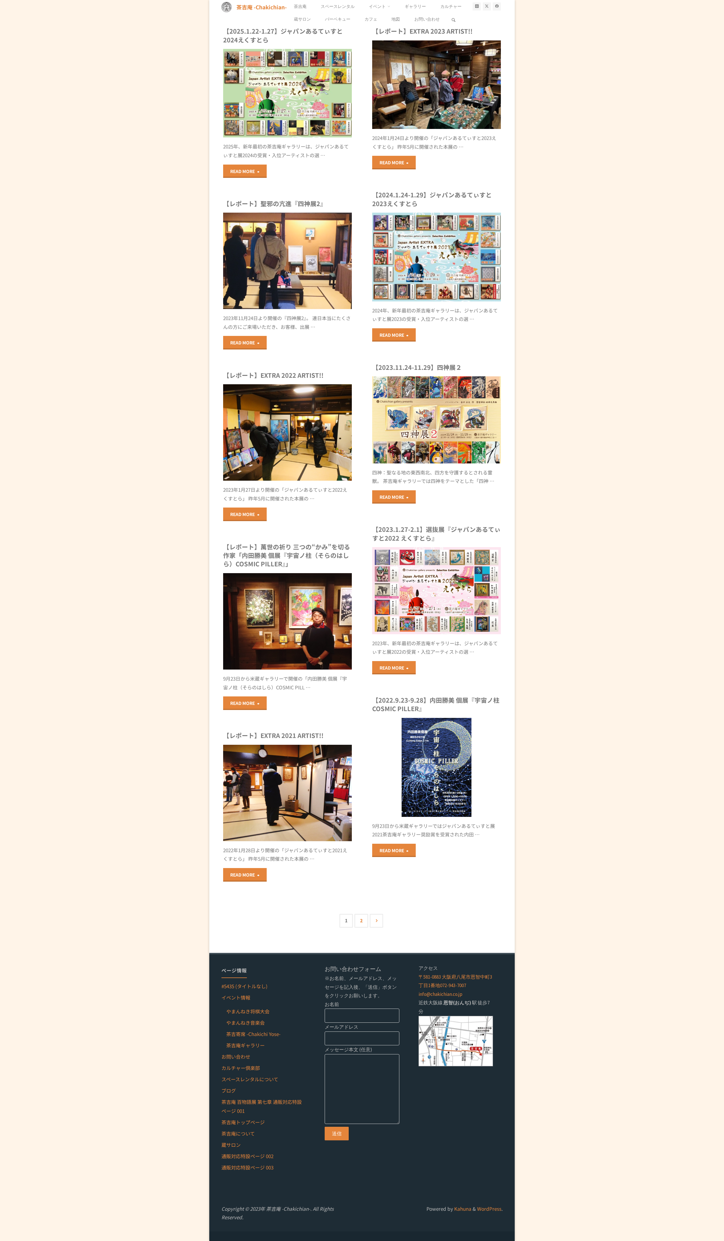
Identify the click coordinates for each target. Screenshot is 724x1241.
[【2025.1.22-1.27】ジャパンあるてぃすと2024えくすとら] (319, 93)
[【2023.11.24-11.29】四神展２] (469, 419)
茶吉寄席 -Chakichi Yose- (253, 1033)
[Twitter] (487, 6)
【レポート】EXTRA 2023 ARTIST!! (422, 31)
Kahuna (462, 1208)
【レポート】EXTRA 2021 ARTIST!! (273, 735)
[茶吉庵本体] (497, 6)
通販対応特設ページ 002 (247, 1156)
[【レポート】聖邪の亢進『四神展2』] (319, 261)
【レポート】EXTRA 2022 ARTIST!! (273, 375)
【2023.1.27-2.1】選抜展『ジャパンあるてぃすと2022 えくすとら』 (436, 533)
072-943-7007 (453, 985)
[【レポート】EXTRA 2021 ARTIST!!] (319, 793)
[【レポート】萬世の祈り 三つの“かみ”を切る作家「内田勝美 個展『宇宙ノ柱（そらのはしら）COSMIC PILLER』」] (319, 621)
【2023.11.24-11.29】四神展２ (417, 367)
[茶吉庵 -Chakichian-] (226, 6)
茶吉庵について (238, 1133)
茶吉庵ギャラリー (245, 1045)
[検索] (453, 19)
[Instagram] (477, 6)
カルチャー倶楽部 (240, 1067)
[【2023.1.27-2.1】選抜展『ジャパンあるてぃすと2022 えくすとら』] (469, 590)
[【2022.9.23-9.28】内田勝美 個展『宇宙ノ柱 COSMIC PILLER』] (469, 767)
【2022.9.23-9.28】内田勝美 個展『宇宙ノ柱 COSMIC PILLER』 (435, 704)
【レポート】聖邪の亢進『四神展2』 (274, 203)
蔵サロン (231, 1144)
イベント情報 (235, 997)
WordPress (489, 1208)
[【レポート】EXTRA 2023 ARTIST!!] (469, 84)
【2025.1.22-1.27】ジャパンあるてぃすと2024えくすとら (283, 35)
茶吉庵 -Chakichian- (261, 6)
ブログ (228, 1090)
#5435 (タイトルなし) (244, 986)
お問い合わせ (235, 1056)
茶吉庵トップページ (243, 1122)
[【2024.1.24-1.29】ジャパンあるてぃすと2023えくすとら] (469, 257)
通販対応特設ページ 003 (247, 1167)
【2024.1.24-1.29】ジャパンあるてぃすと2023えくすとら (432, 199)
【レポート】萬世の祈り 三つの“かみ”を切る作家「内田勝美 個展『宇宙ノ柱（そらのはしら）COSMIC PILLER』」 (286, 555)
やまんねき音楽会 (245, 1022)
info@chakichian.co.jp (440, 994)
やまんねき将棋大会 (248, 1011)
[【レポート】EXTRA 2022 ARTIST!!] (319, 432)
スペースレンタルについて (249, 1079)
